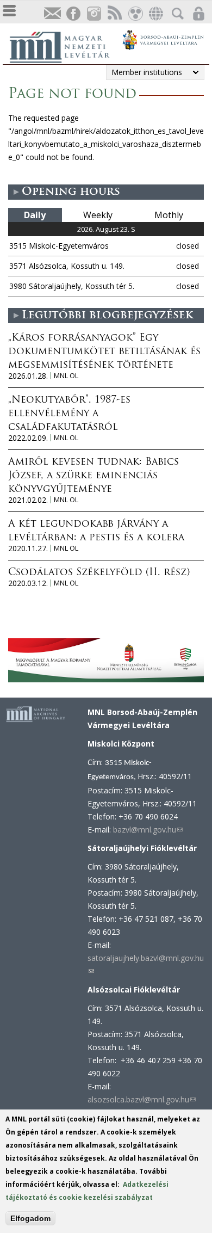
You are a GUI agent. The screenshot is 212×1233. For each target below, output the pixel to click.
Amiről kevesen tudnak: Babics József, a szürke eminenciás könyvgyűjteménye (93, 476)
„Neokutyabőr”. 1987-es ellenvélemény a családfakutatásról (69, 414)
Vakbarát (135, 14)
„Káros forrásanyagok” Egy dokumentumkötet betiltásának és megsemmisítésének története (104, 352)
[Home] (65, 45)
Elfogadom (30, 1218)
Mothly (168, 215)
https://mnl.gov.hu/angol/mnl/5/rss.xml (114, 14)
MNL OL (66, 375)
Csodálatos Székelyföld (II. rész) (99, 573)
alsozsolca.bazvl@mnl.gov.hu (142, 1099)
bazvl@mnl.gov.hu (148, 829)
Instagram (93, 14)
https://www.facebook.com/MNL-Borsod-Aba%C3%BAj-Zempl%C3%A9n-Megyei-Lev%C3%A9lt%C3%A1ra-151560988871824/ (73, 14)
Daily (35, 215)
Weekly (98, 215)
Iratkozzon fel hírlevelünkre (52, 14)
